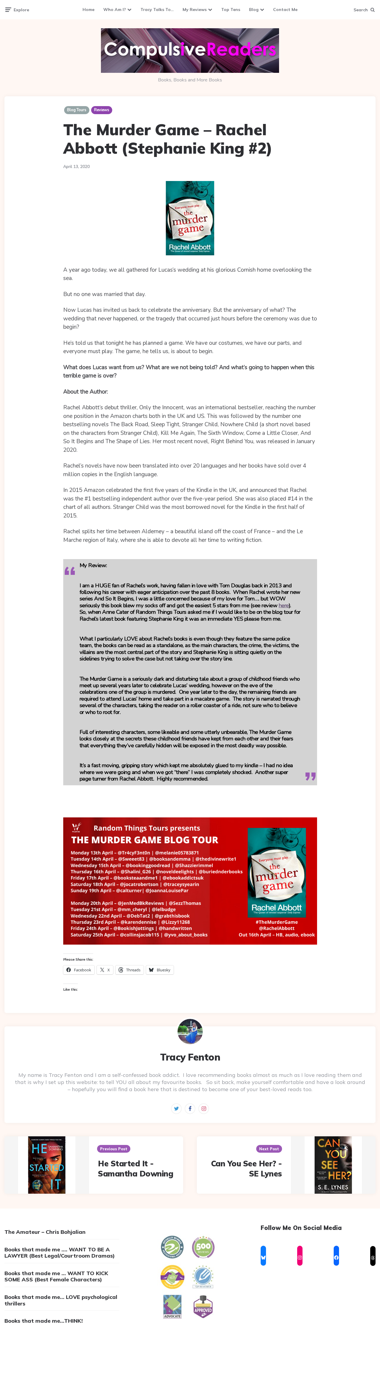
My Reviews (195, 9)
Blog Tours (76, 110)
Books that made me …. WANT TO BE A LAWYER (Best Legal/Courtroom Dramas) (59, 1252)
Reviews (101, 110)
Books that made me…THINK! (43, 1320)
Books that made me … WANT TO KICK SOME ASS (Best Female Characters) (56, 1276)
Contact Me (285, 9)
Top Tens (230, 9)
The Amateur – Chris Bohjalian (45, 1231)
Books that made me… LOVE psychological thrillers (60, 1300)
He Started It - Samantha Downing (135, 1169)
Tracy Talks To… (157, 9)
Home (88, 9)
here (284, 605)
